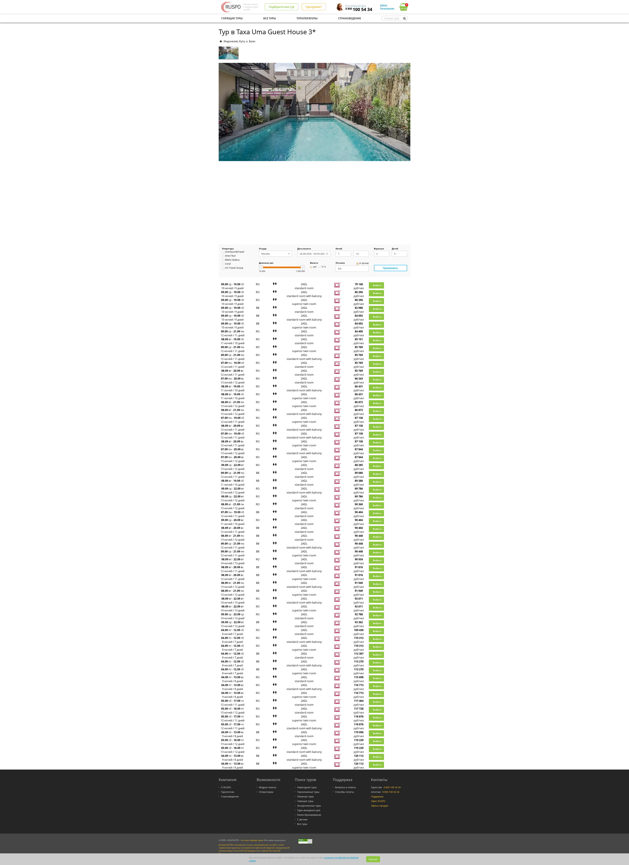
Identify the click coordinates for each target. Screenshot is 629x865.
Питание (340, 263)
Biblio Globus (232, 260)
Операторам (266, 791)
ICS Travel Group (234, 268)
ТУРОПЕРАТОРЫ (307, 18)
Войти (383, 5)
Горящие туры (305, 801)
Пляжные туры (305, 796)
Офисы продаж (379, 805)
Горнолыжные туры (308, 791)
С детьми (302, 819)
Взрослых (379, 249)
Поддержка (377, 796)
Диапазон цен (266, 263)
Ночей (339, 249)
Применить (390, 268)
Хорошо (373, 859)
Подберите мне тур (281, 7)
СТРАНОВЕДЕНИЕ (349, 18)
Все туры (302, 824)
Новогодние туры (307, 787)
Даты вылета (304, 249)
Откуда (263, 249)
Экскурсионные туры (309, 805)
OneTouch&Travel (234, 252)
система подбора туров (252, 840)
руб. (315, 267)
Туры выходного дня (308, 810)
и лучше (364, 263)
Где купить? (314, 7)
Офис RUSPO (378, 801)
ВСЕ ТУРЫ (269, 18)
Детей (395, 249)
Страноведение (230, 796)
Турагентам (227, 791)
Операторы (228, 249)
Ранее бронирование (309, 814)
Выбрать (377, 285)
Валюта (314, 263)
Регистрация (387, 8)
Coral (228, 264)
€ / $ (324, 267)
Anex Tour (230, 256)
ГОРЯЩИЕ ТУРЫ (232, 18)
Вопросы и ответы (345, 787)
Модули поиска (267, 787)
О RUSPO (226, 787)
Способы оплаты (344, 791)
